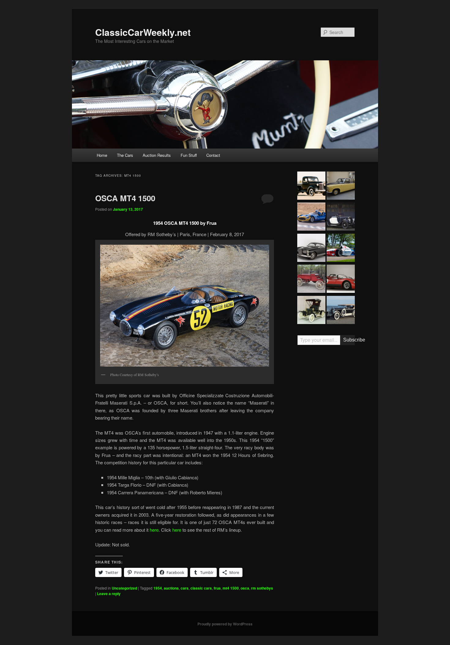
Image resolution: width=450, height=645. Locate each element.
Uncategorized (124, 588)
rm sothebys (262, 588)
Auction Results (157, 155)
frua (217, 588)
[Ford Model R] (311, 311)
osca (245, 588)
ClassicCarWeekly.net (143, 32)
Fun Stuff (189, 155)
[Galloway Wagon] (311, 280)
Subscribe (349, 339)
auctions (171, 588)
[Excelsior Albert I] (341, 217)
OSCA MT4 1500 (125, 198)
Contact (213, 155)
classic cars (201, 588)
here (154, 529)
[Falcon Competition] (311, 217)
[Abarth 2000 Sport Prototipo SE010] (341, 280)
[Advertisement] (326, 445)
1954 (157, 588)
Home (102, 155)
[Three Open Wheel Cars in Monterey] (341, 249)
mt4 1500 (231, 588)
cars (185, 588)
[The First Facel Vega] (311, 249)
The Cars (125, 155)
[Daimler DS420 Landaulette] (341, 187)
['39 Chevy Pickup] (311, 187)
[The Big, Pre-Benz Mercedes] (341, 311)
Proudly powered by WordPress (225, 624)
